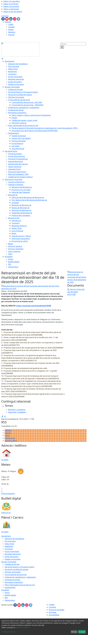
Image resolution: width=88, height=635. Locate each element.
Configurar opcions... (9, 632)
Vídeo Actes (9, 544)
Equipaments (10, 587)
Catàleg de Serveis (12, 564)
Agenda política (11, 440)
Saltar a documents (11, 6)
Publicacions (10, 438)
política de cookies (22, 627)
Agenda (8, 433)
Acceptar (82, 632)
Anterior (4, 493)
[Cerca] (62, 47)
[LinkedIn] (11, 18)
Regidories (9, 546)
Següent (11, 493)
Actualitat (5, 590)
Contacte (5, 16)
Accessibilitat (54, 615)
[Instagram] (15, 18)
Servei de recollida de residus (16, 569)
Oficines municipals (13, 572)
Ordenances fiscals (12, 580)
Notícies (8, 430)
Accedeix (4, 460)
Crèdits (52, 604)
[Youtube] (7, 18)
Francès (11, 35)
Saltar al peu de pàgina (12, 11)
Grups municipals (12, 551)
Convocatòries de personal (16, 574)
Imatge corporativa (12, 559)
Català (10, 24)
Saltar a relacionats (11, 9)
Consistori (9, 549)
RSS (6, 598)
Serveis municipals (8, 562)
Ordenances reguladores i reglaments (20, 577)
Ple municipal (10, 541)
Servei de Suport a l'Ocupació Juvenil (19, 567)
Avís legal (52, 612)
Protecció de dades (56, 610)
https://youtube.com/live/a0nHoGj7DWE (33, 306)
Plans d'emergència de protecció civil (20, 585)
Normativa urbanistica (14, 582)
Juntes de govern (11, 556)
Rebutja (74, 632)
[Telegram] (18, 18)
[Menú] (2, 59)
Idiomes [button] (8, 22)
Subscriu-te (6, 512)
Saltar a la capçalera (11, 1)
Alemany (11, 32)
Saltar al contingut (10, 4)
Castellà (11, 27)
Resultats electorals (13, 554)
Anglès (11, 29)
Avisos (7, 435)
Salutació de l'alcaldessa (14, 538)
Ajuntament (6, 536)
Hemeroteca (10, 600)
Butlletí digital (10, 595)
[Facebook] (3, 18)
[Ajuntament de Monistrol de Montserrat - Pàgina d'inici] (20, 49)
